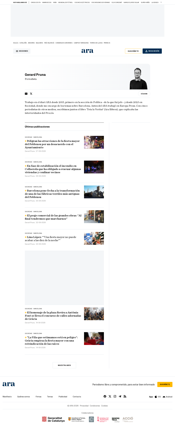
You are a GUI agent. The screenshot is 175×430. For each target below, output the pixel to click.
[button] (161, 2)
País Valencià (49, 43)
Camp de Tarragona (81, 43)
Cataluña (23, 43)
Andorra (31, 43)
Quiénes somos (23, 396)
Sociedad (28, 137)
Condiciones (95, 405)
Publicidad (63, 396)
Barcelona (38, 137)
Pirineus (107, 43)
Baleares (39, 43)
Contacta (77, 396)
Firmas (38, 396)
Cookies (104, 405)
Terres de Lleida (96, 43)
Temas (50, 396)
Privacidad (84, 405)
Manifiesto (7, 396)
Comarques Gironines (64, 43)
